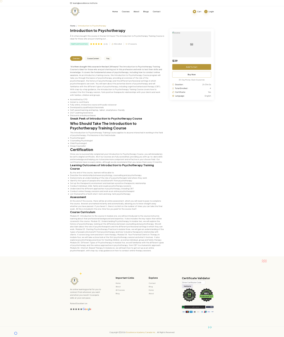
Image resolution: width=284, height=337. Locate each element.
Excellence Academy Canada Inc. (141, 332)
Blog (118, 293)
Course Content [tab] (93, 58)
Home (115, 11)
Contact (157, 11)
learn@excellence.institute (85, 3)
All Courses (120, 290)
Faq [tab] (107, 58)
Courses (126, 11)
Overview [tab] (76, 58)
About (136, 11)
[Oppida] (75, 11)
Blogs (146, 11)
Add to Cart (191, 67)
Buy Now (192, 74)
